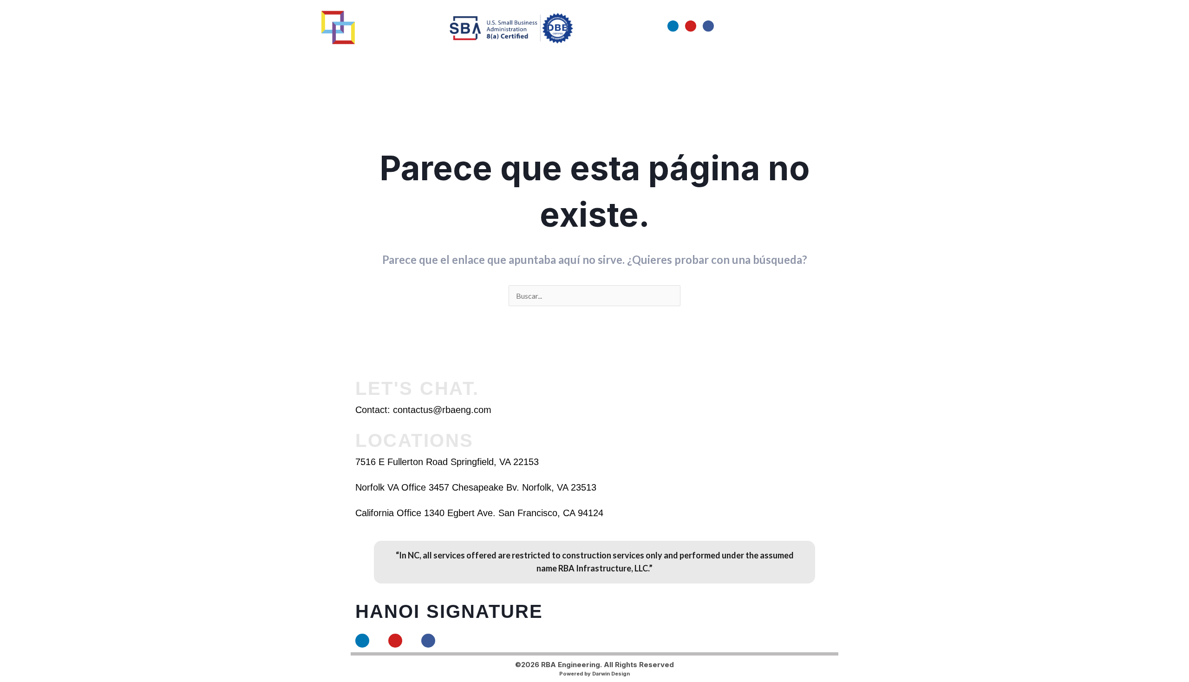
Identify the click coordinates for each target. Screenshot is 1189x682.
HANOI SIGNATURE (449, 611)
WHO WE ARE (338, 61)
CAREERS (608, 61)
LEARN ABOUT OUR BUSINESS (426, 61)
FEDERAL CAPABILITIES (537, 61)
